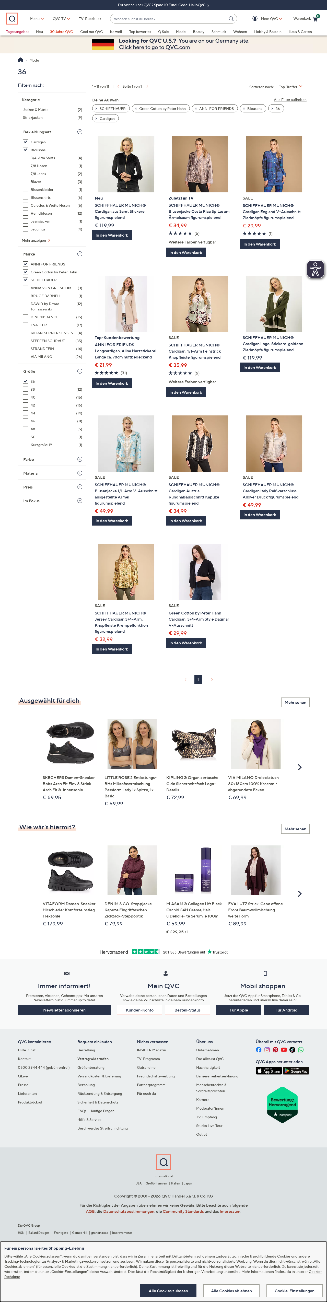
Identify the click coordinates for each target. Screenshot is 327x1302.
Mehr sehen (295, 702)
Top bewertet (140, 31)
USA (138, 1183)
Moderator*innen (210, 1108)
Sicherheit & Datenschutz (97, 1102)
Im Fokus (31, 500)
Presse (23, 1085)
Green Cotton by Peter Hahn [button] (162, 108)
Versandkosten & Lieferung (99, 1076)
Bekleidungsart (37, 131)
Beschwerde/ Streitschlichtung (102, 1128)
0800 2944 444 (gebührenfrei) (44, 1067)
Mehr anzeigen (34, 240)
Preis (28, 487)
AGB (90, 1211)
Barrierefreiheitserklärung (217, 1076)
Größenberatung (90, 1067)
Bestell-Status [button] (187, 1010)
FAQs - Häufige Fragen (95, 1111)
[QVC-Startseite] (20, 60)
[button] (262, 19)
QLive (23, 1076)
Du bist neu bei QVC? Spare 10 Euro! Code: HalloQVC (162, 5)
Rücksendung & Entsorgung (99, 1093)
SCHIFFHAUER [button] (112, 108)
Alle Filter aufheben (290, 99)
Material (31, 473)
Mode (181, 31)
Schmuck (219, 31)
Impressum (230, 1211)
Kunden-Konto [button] (140, 1010)
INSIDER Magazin (151, 1050)
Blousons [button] (254, 108)
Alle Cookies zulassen (168, 1290)
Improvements (122, 1233)
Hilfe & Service (89, 1119)
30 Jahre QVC (61, 31)
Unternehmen (207, 1050)
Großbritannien (156, 1183)
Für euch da (146, 1093)
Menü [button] (35, 18)
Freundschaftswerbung (156, 1076)
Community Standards (183, 1211)
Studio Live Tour (209, 1125)
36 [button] (277, 108)
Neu (39, 31)
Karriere (202, 1099)
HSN (21, 1233)
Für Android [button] (286, 1010)
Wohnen (240, 31)
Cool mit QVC (91, 31)
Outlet (201, 1134)
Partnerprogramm (151, 1085)
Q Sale (163, 31)
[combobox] (168, 19)
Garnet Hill (79, 1233)
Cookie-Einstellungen (294, 1290)
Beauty (198, 31)
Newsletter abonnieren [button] (64, 1010)
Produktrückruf (30, 1102)
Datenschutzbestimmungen (128, 1211)
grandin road (99, 1233)
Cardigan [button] (107, 118)
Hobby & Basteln (268, 31)
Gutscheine (146, 1067)
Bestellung (86, 1050)
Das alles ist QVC (210, 1058)
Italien (175, 1183)
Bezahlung (86, 1085)
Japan (188, 1183)
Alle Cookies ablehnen (231, 1290)
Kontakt (24, 1058)
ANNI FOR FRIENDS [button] (216, 108)
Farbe (28, 459)
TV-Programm (148, 1058)
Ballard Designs (39, 1233)
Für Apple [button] (239, 1010)
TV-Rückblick (90, 18)
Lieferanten (27, 1093)
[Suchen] (232, 18)
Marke (29, 254)
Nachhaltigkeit (208, 1067)
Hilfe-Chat (27, 1050)
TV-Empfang (206, 1117)
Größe (29, 371)
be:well (116, 31)
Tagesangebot (17, 31)
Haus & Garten (300, 31)
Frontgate (61, 1233)
